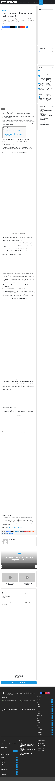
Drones (38, 713)
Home (21, 2)
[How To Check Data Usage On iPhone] (42, 72)
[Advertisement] (18, 265)
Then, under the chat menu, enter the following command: (15, 133)
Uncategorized (39, 732)
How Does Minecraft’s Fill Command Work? (12, 130)
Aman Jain (12, 539)
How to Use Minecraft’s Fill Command (11, 131)
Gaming (37, 2)
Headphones (39, 711)
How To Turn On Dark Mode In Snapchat (29, 601)
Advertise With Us (40, 748)
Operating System (40, 729)
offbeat (38, 730)
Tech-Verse (30, 2)
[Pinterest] (21, 27)
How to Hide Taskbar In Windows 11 (16, 527)
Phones (38, 704)
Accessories (39, 708)
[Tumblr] (19, 27)
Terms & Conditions (40, 750)
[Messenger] (27, 27)
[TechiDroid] (9, 2)
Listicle (34, 2)
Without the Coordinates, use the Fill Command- (13, 134)
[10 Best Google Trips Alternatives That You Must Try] (42, 77)
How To (41, 2)
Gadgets (38, 725)
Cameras (38, 718)
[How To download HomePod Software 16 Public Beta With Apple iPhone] (7, 596)
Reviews (44, 2)
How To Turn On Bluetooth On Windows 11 (49, 98)
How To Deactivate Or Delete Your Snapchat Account (19, 559)
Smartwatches (39, 715)
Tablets (38, 709)
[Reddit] (24, 27)
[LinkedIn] (16, 27)
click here (2, 744)
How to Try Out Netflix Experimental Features (18, 676)
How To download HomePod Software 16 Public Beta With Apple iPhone (7, 602)
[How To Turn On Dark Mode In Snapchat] (30, 596)
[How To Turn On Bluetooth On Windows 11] (42, 99)
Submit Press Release (41, 745)
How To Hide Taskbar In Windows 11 (48, 84)
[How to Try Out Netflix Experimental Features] (19, 633)
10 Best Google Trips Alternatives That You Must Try (49, 78)
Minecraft (5, 112)
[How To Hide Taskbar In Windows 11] (42, 85)
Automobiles (39, 734)
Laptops (38, 706)
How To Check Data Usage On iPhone (49, 72)
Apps (38, 702)
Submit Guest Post (40, 743)
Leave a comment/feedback (18, 682)
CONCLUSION (7, 135)
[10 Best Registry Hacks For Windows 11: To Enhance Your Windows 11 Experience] (42, 91)
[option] (19, 558)
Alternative (25, 2)
